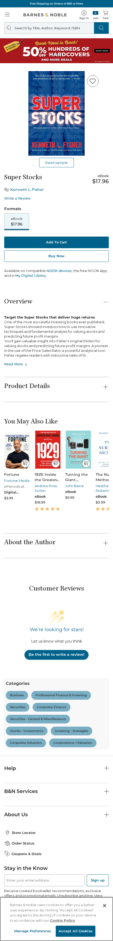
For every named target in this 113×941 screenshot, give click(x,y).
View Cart (99, 895)
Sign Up (12, 925)
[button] (56, 470)
